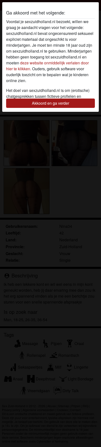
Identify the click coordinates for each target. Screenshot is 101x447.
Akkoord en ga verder (50, 103)
